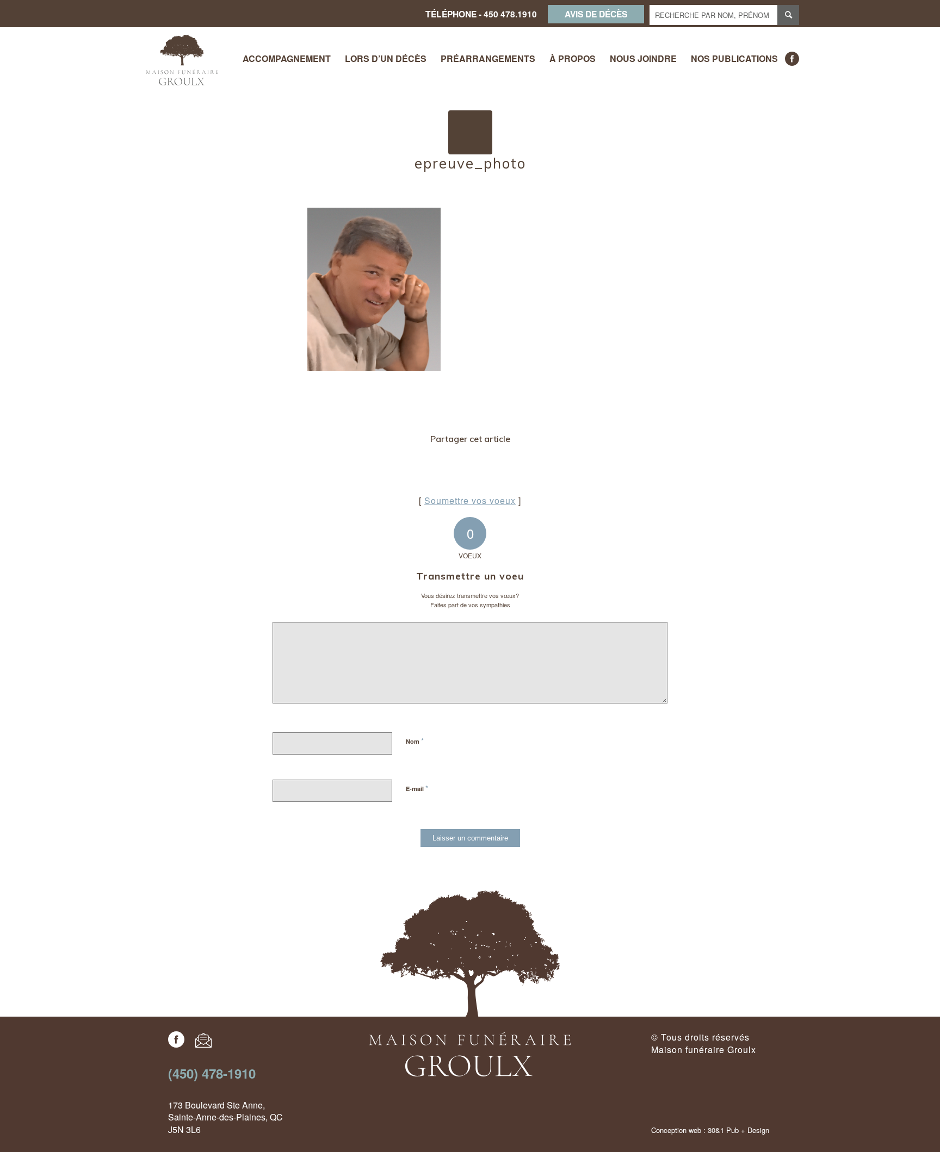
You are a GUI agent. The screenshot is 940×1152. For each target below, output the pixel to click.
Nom (415, 741)
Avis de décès (596, 14)
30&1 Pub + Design (738, 1130)
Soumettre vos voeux (470, 500)
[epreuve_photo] (470, 132)
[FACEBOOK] (792, 59)
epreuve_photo (470, 163)
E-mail (417, 788)
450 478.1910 (510, 14)
